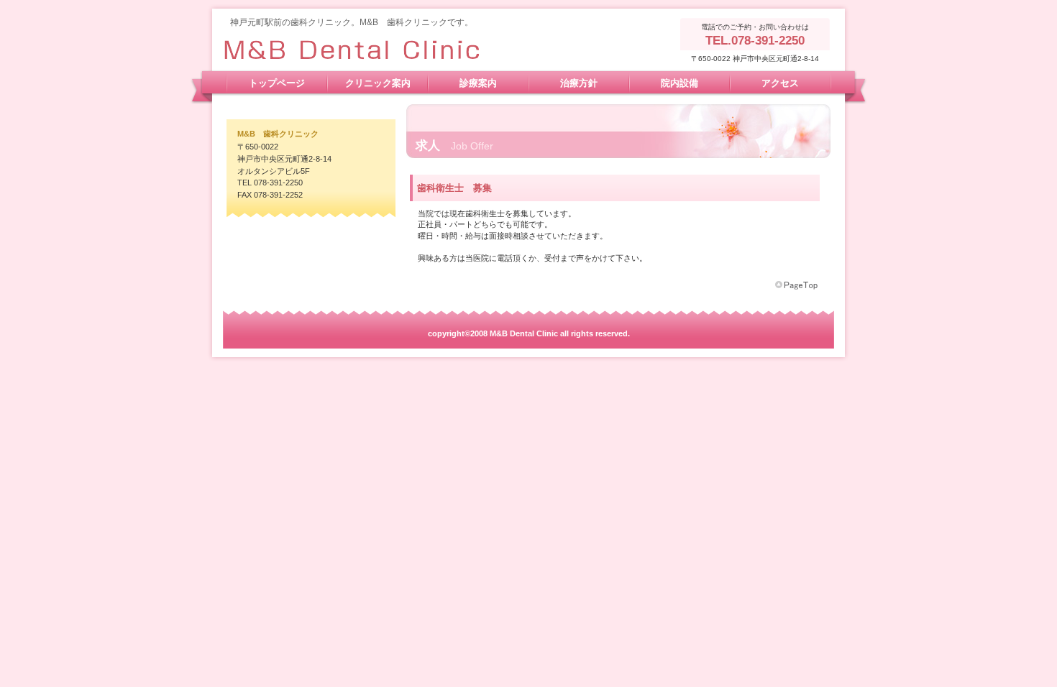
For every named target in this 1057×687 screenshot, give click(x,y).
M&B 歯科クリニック (367, 48)
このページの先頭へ (797, 285)
